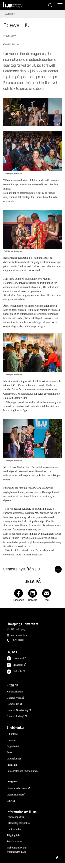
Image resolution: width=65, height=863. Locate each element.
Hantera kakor (14, 829)
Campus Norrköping (17, 710)
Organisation (13, 746)
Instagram (18, 664)
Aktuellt (10, 14)
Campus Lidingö (15, 716)
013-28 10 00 (17, 640)
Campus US (13, 703)
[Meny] (60, 5)
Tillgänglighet (14, 835)
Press (9, 752)
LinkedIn (17, 671)
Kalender (11, 740)
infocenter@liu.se (19, 635)
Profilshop (12, 764)
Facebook (18, 658)
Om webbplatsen (15, 816)
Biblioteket (12, 733)
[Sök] (50, 5)
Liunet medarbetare (17, 788)
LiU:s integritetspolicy (18, 822)
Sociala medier (14, 841)
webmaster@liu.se (16, 851)
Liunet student (14, 794)
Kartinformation (15, 691)
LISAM (11, 800)
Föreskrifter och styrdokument (22, 770)
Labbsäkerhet (14, 758)
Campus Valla (14, 697)
